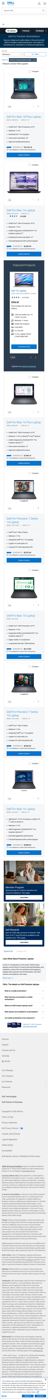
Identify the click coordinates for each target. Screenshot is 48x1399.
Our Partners (7, 1081)
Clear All (5, 60)
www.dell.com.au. (28, 1171)
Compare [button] (35, 71)
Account (5, 1039)
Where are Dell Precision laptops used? (19, 1006)
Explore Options (24, 155)
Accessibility (7, 1151)
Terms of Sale (7, 1117)
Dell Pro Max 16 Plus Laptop (24, 422)
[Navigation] (3, 3)
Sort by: (4, 51)
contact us (30, 1260)
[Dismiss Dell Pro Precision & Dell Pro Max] (34, 60)
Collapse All (21, 951)
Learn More (24, 897)
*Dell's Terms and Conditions (12, 1166)
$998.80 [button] (15, 302)
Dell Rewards (38, 1351)
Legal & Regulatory (9, 1139)
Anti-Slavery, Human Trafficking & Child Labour (21, 1156)
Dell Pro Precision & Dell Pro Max (20, 60)
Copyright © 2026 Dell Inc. (12, 1111)
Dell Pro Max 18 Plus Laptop (24, 116)
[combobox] (24, 10)
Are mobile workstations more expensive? (20, 1018)
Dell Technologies (9, 1096)
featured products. (28, 366)
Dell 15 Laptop (18, 290)
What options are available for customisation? (21, 1012)
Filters (36, 54)
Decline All (28, 1396)
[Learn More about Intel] (14, 1024)
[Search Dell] (43, 10)
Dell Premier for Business (12, 1102)
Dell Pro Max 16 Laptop (21, 210)
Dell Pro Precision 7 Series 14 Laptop (22, 520)
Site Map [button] (5, 1056)
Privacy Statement (9, 1123)
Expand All (8, 951)
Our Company (7, 1076)
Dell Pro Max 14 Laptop (21, 615)
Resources (6, 1087)
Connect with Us (8, 1050)
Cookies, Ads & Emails (11, 1134)
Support (5, 1045)
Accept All (40, 1396)
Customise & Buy (24, 347)
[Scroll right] (46, 31)
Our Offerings (7, 1070)
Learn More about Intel (30, 1026)
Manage (4, 1396)
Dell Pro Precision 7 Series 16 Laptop (22, 713)
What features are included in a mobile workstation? (18, 998)
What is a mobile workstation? (16, 991)
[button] (39, 3)
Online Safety (7, 1145)
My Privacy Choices (10, 1128)
